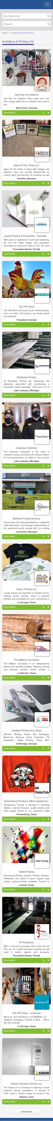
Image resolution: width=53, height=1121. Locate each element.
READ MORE (9, 112)
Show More (26, 1111)
